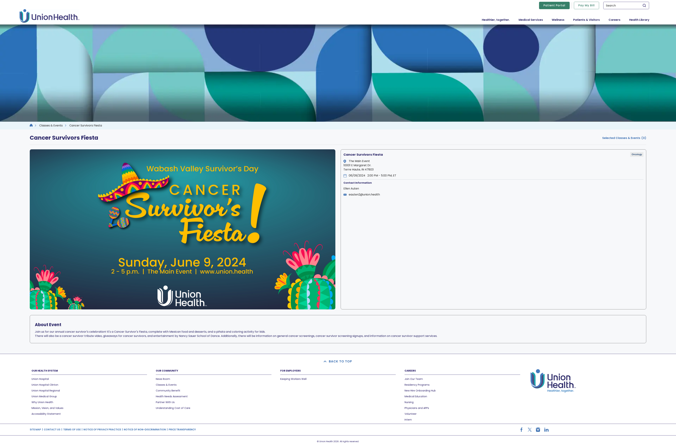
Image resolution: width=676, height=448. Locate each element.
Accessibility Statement (46, 414)
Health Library (639, 20)
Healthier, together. (496, 20)
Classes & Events (51, 125)
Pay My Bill (586, 5)
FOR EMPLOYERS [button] (290, 370)
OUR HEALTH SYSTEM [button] (45, 370)
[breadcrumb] (31, 125)
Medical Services (533, 20)
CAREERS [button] (410, 370)
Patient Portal (554, 5)
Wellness (558, 20)
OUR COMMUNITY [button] (167, 370)
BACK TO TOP (340, 361)
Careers (614, 20)
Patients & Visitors (588, 20)
